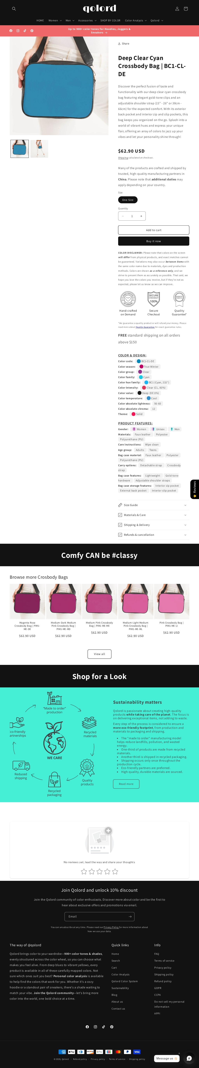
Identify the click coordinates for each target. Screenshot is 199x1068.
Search (116, 960)
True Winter (151, 366)
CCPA (157, 995)
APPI (157, 1013)
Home (115, 954)
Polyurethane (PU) (131, 439)
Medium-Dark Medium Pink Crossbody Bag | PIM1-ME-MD (63, 626)
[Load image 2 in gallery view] (39, 149)
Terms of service (164, 960)
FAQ (156, 954)
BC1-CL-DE (147, 361)
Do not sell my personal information (169, 1004)
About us (117, 1001)
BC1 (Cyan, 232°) (158, 382)
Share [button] (125, 43)
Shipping (123, 157)
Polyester (162, 434)
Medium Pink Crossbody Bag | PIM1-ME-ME (99, 624)
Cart (114, 967)
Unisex (160, 429)
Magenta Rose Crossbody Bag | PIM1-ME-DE (27, 626)
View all (99, 654)
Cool (154, 398)
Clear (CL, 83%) (156, 387)
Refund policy (163, 981)
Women (141, 429)
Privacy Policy (111, 927)
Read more (126, 784)
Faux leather (143, 434)
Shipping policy (164, 974)
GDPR (157, 988)
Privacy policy (162, 967)
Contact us (118, 1008)
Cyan (146, 377)
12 (153, 409)
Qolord (65, 1059)
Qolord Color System (125, 981)
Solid (139, 414)
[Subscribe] (130, 916)
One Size (128, 200)
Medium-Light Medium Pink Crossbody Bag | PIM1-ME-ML (135, 626)
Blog (114, 995)
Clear (145, 372)
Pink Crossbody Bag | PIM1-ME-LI (172, 624)
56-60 (157, 403)
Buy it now (153, 241)
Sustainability (120, 988)
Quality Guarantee (145, 327)
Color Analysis (120, 974)
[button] (14, 8)
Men (177, 429)
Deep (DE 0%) (150, 393)
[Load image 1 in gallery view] (20, 149)
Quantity (123, 208)
